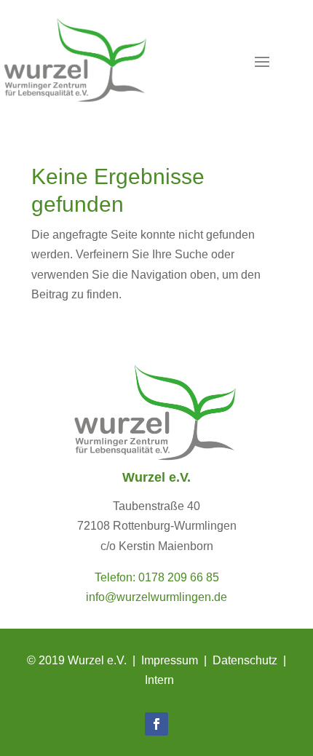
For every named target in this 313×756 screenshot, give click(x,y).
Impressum (169, 660)
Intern (159, 680)
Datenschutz (245, 660)
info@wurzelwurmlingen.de (156, 597)
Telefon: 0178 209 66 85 (157, 577)
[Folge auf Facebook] (156, 724)
